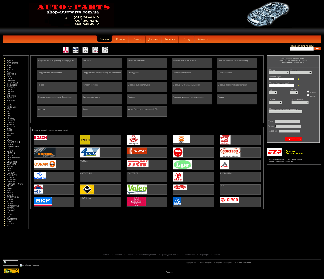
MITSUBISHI (12, 162)
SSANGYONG (13, 197)
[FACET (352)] (54, 190)
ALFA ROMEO (13, 63)
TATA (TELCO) (13, 206)
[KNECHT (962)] (193, 140)
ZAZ (8, 226)
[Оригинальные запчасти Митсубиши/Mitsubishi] (65, 49)
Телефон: (273, 131)
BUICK (9, 78)
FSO (9, 109)
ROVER (10, 186)
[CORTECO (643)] (240, 152)
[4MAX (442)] (100, 152)
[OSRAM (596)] (54, 165)
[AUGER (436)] (240, 165)
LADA (9, 140)
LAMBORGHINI (13, 142)
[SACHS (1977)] (54, 177)
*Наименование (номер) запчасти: (283, 109)
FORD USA (11, 107)
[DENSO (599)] (147, 152)
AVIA (9, 72)
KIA (8, 138)
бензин (313, 92)
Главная (104, 39)
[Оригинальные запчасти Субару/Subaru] (75, 49)
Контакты (203, 39)
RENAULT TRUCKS (15, 184)
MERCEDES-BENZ (15, 157)
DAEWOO (11, 92)
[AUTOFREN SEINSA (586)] (193, 177)
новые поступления (147, 255)
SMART (10, 195)
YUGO (9, 221)
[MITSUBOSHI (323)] (193, 202)
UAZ (8, 212)
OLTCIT (10, 168)
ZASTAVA (11, 223)
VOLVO (10, 215)
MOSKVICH (12, 164)
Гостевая (170, 39)
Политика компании (242, 262)
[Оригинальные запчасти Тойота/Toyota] (95, 49)
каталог (118, 255)
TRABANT (11, 210)
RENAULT (11, 182)
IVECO (9, 131)
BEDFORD (11, 74)
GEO (9, 114)
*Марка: (272, 70)
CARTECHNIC (86, 173)
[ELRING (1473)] (147, 140)
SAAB (9, 188)
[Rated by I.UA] (11, 265)
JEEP (9, 136)
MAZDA (10, 155)
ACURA (10, 61)
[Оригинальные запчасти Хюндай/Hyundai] (105, 49)
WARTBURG (12, 219)
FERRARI (11, 100)
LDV (8, 149)
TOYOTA (10, 208)
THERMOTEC (226, 173)
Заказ (137, 39)
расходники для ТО (170, 255)
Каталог (120, 39)
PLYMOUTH (12, 175)
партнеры (204, 255)
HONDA (10, 118)
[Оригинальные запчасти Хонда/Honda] (85, 49)
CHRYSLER (12, 85)
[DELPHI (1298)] (193, 190)
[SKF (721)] (54, 202)
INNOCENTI (12, 127)
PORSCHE (11, 179)
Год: (270, 90)
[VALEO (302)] (147, 190)
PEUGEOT (11, 173)
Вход (187, 39)
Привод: (272, 100)
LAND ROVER (13, 146)
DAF (8, 94)
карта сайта (190, 255)
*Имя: (271, 121)
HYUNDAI (11, 122)
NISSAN (10, 166)
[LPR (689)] (193, 165)
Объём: (293, 90)
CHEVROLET (12, 83)
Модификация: (275, 77)
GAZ (9, 111)
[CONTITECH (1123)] (54, 152)
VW (8, 217)
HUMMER (11, 120)
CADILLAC (11, 81)
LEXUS (10, 151)
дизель (313, 96)
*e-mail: (271, 126)
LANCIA (10, 144)
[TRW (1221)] (147, 165)
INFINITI (10, 125)
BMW (9, 76)
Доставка (153, 39)
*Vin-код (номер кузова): (279, 83)
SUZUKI (10, 201)
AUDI (9, 67)
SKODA (10, 193)
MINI (9, 160)
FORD (9, 105)
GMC (9, 116)
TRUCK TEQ (85, 198)
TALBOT (10, 204)
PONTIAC (11, 177)
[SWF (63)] (100, 190)
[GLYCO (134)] (240, 202)
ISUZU (9, 129)
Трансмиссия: (297, 100)
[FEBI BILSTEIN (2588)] (240, 140)
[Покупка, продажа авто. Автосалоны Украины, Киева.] (169, 273)
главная (106, 255)
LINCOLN (11, 153)
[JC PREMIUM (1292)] (100, 140)
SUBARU (10, 199)
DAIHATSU (11, 96)
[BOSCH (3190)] (54, 140)
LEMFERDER (132, 173)
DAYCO (223, 186)
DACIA (9, 89)
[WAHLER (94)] (147, 202)
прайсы (131, 255)
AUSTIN (10, 70)
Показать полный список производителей (50, 130)
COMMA (83, 161)
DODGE (10, 98)
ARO (9, 65)
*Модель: (294, 70)
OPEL (9, 171)
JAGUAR (10, 133)
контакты (217, 255)
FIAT (9, 103)
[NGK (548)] (193, 152)
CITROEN (11, 87)
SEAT (9, 190)
